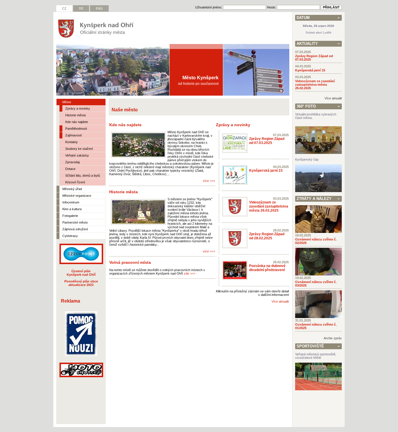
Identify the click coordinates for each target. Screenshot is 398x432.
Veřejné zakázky (77, 155)
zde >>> (189, 273)
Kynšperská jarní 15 (266, 170)
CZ (64, 8)
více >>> (209, 180)
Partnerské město (75, 222)
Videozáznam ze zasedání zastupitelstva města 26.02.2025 (268, 206)
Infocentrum (70, 202)
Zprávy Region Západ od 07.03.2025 (266, 141)
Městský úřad (72, 189)
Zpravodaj (72, 162)
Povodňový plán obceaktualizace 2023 (81, 283)
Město (66, 102)
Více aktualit (280, 301)
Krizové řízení (75, 182)
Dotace (70, 169)
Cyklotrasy (70, 236)
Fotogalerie (70, 215)
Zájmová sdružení (75, 229)
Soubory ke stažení (79, 148)
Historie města (75, 115)
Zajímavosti (73, 135)
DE (81, 8)
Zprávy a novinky (77, 108)
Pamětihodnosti (76, 128)
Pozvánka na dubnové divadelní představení (267, 268)
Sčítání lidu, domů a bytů (82, 175)
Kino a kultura (72, 209)
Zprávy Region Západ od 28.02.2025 (266, 236)
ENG (99, 8)
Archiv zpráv (333, 338)
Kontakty (71, 142)
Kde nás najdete (76, 122)
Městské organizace (76, 195)
